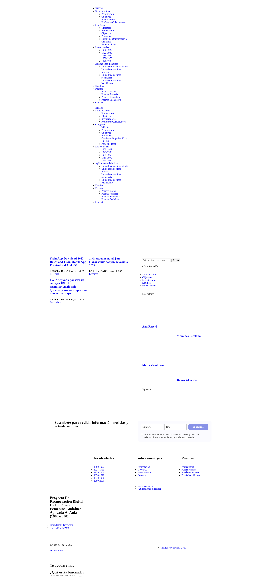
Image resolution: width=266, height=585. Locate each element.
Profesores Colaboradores (113, 22)
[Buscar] (80, 576)
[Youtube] (154, 398)
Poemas (99, 88)
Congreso (100, 25)
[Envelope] (137, 548)
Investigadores (108, 19)
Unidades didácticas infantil (114, 66)
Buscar (176, 260)
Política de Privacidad (185, 437)
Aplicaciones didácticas (106, 63)
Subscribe (198, 426)
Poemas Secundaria (110, 97)
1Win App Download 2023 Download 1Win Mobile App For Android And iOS (68, 262)
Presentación (107, 14)
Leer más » (55, 274)
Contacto (99, 102)
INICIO (99, 8)
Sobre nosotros (102, 11)
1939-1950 (106, 55)
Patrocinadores (108, 44)
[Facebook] (146, 398)
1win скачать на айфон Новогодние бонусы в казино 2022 (108, 262)
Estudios (99, 86)
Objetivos (106, 16)
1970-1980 (106, 61)
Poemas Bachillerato (111, 100)
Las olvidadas (102, 47)
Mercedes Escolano (189, 336)
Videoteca (106, 27)
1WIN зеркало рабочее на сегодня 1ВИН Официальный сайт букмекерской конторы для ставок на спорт (68, 286)
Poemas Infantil (109, 91)
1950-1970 (106, 58)
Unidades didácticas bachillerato (111, 81)
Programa (106, 36)
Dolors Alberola (187, 380)
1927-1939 (106, 52)
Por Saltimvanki (57, 550)
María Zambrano (153, 365)
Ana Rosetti (149, 326)
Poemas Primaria (109, 94)
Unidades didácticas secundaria (111, 76)
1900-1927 (106, 50)
